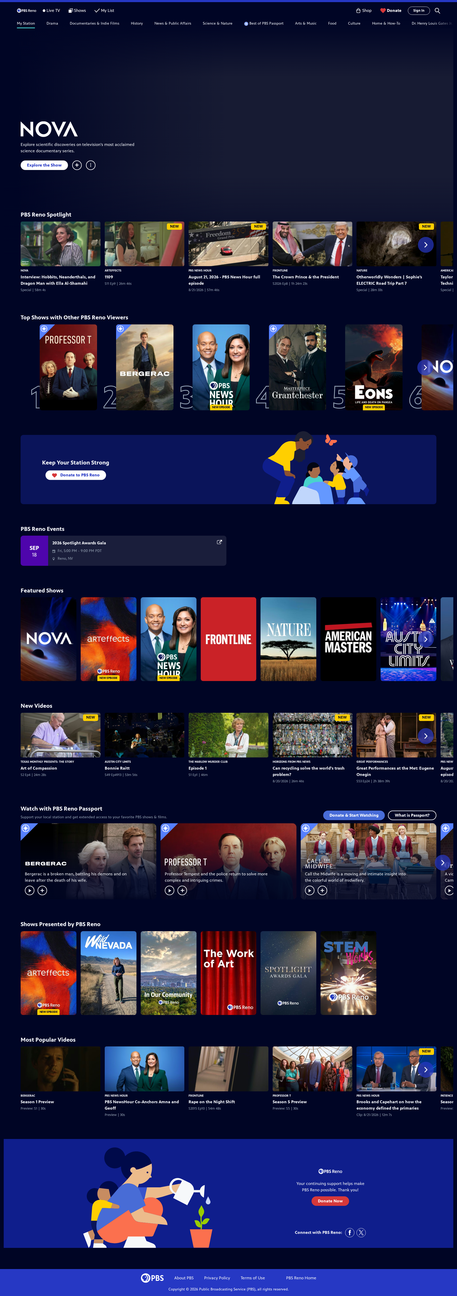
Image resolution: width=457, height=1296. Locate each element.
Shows (80, 10)
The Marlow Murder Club (208, 762)
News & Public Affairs (172, 23)
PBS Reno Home (301, 1277)
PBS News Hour (200, 270)
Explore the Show (44, 165)
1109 (109, 276)
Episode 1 (198, 768)
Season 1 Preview (37, 1101)
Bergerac (28, 1095)
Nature (362, 270)
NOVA (24, 270)
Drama (52, 23)
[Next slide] (448, 23)
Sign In (418, 10)
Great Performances (372, 762)
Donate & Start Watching (354, 815)
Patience (447, 1095)
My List (107, 10)
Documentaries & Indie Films (94, 23)
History (137, 23)
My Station (26, 23)
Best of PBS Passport (266, 23)
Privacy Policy (217, 1277)
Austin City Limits (118, 762)
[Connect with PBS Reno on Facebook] (349, 1232)
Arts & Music (306, 23)
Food (332, 23)
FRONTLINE (280, 270)
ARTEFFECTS (113, 270)
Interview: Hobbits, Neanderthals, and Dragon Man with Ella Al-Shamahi (58, 280)
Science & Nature (217, 23)
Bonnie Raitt (117, 768)
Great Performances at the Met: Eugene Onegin (395, 771)
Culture (354, 23)
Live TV (53, 10)
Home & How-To (386, 23)
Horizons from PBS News (291, 762)
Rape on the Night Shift (212, 1101)
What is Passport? (412, 815)
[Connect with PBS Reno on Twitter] (361, 1232)
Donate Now (330, 1200)
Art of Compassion (39, 768)
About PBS (184, 1277)
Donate (394, 10)
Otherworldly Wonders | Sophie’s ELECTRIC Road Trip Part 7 (389, 280)
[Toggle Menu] (90, 165)
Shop (367, 10)
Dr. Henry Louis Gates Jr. (432, 23)
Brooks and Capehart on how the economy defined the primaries (389, 1105)
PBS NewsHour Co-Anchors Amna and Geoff (142, 1105)
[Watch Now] (29, 890)
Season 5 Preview (290, 1101)
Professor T (282, 1095)
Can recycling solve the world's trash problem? (309, 771)
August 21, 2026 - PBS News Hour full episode (224, 280)
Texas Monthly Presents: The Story (47, 762)
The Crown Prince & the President (306, 276)
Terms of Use (253, 1277)
